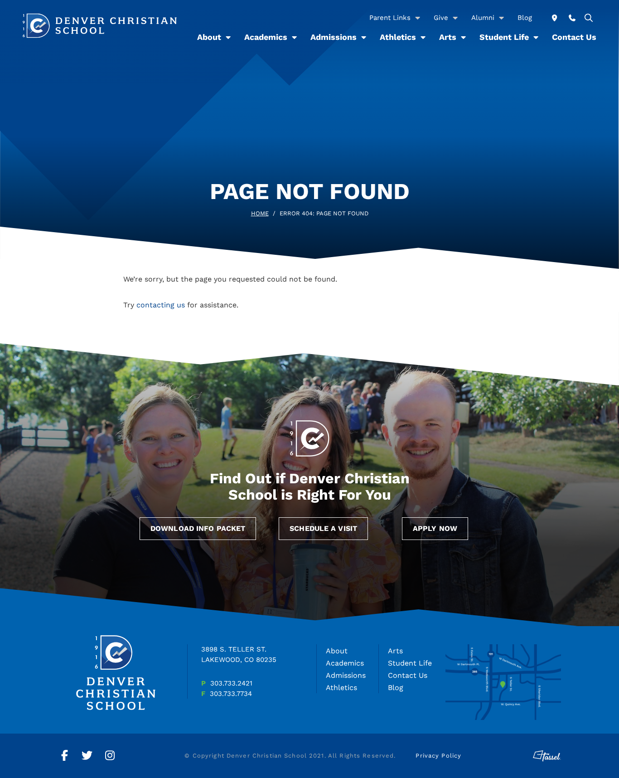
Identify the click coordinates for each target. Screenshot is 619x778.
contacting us (160, 305)
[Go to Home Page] (100, 25)
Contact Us (574, 37)
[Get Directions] (554, 18)
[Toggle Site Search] (589, 18)
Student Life (504, 37)
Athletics (398, 37)
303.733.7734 (231, 694)
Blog (524, 18)
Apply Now (435, 528)
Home (260, 213)
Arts (447, 37)
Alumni (482, 18)
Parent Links (390, 18)
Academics (265, 37)
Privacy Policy (438, 755)
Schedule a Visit (323, 528)
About (209, 37)
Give (441, 18)
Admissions (333, 37)
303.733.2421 (231, 683)
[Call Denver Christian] (572, 18)
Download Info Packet (197, 528)
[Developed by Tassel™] (547, 756)
